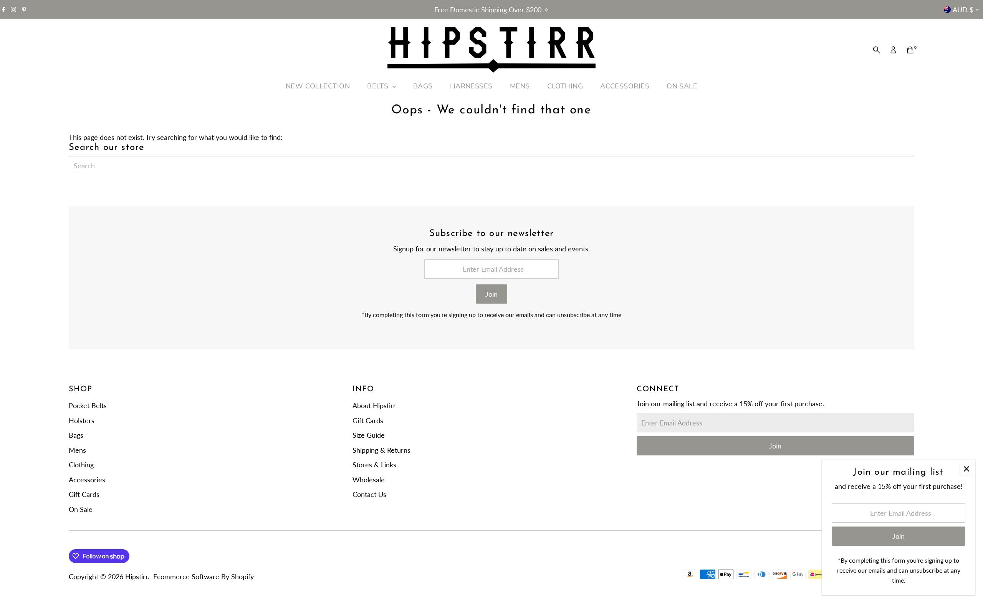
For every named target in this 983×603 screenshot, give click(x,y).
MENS (520, 86)
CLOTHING (565, 86)
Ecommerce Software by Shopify (203, 576)
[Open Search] (876, 50)
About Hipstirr (374, 405)
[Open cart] (910, 50)
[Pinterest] (24, 9)
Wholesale (368, 479)
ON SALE (682, 86)
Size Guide (368, 435)
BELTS (379, 86)
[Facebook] (3, 9)
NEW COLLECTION (318, 86)
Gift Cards (84, 494)
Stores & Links (374, 464)
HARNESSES (471, 86)
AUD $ (963, 9)
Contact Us (369, 494)
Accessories (87, 479)
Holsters (81, 420)
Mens (77, 450)
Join (491, 294)
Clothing (81, 464)
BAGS (423, 86)
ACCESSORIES (624, 86)
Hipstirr (136, 576)
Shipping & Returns (381, 450)
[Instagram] (13, 9)
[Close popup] (966, 468)
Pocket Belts (88, 405)
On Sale (81, 509)
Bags (76, 435)
